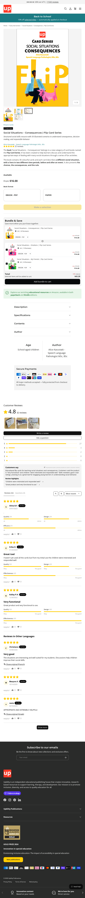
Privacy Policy (8, 882)
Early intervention (14, 26)
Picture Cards (9, 125)
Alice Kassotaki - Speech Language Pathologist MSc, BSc (24, 144)
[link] (10, 233)
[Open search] (55, 493)
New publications (13, 859)
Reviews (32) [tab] (9, 493)
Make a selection (42, 207)
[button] (75, 8)
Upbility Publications (14, 878)
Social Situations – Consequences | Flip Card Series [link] (33, 228)
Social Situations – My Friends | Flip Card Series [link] (34, 259)
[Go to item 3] (33, 423)
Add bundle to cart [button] (42, 281)
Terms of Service (20, 882)
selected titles (30, 19)
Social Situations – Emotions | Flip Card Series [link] (34, 245)
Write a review (42, 433)
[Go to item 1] (9, 423)
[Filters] (61, 493)
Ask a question (42, 438)
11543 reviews (53, 2)
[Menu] (80, 8)
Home (5, 26)
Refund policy (33, 882)
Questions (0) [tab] (20, 493)
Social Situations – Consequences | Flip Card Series (38, 26)
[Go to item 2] (21, 423)
